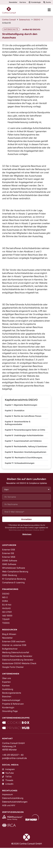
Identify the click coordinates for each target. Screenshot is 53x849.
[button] (26, 534)
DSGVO (37, 19)
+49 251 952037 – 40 (13, 755)
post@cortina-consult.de (14, 758)
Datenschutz (24, 19)
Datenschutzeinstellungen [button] (14, 801)
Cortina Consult (9, 19)
